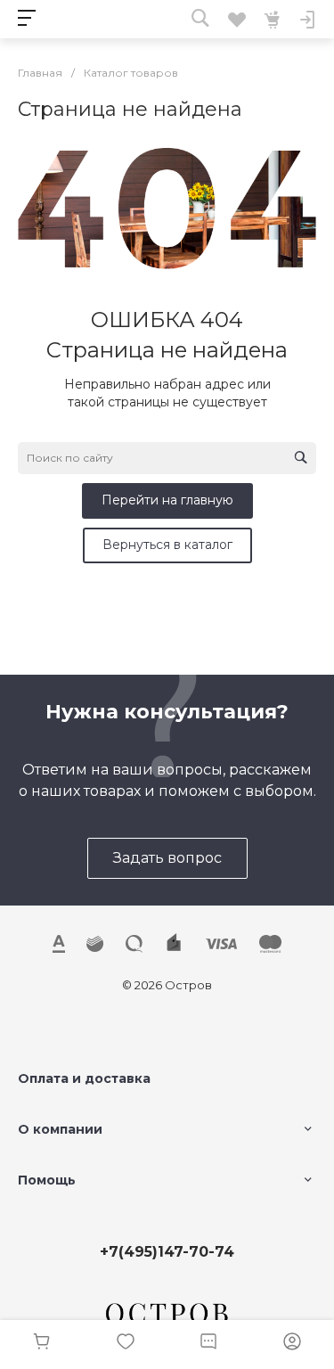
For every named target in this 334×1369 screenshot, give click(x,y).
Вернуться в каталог (167, 545)
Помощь (47, 1180)
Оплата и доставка (84, 1078)
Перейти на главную (167, 500)
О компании (60, 1129)
